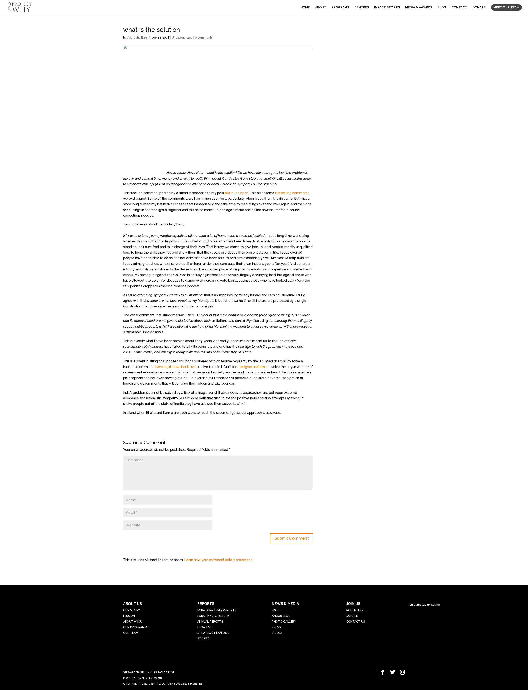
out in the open (236, 193)
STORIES (203, 638)
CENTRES (361, 7)
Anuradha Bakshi (138, 37)
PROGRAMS (340, 7)
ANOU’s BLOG (281, 616)
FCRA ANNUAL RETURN (213, 616)
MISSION (129, 616)
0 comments (204, 37)
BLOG (441, 7)
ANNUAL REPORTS (210, 621)
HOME (305, 7)
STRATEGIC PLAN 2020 (213, 632)
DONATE (479, 7)
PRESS (276, 627)
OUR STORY (131, 610)
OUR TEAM (130, 632)
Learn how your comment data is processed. (218, 560)
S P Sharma (195, 683)
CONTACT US (355, 621)
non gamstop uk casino (424, 604)
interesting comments (292, 193)
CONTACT (459, 7)
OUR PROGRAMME (136, 627)
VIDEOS (277, 632)
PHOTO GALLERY (284, 621)
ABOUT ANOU (132, 621)
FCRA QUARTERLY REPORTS (216, 610)
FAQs (275, 610)
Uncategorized (182, 37)
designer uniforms (252, 367)
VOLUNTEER (354, 610)
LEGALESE (204, 627)
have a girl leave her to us (175, 367)
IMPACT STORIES (387, 7)
